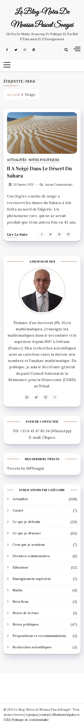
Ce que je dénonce (27, 533)
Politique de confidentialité (30, 720)
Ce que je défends (26, 522)
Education (20, 567)
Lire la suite (17, 234)
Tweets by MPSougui (25, 468)
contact (45, 714)
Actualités (16, 160)
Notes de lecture (26, 613)
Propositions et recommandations (39, 636)
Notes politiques (44, 160)
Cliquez (48, 437)
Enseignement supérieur (32, 579)
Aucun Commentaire (59, 184)
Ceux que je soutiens (29, 544)
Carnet (18, 510)
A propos (32, 714)
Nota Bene (21, 601)
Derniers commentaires (31, 556)
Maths (17, 590)
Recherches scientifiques (32, 647)
